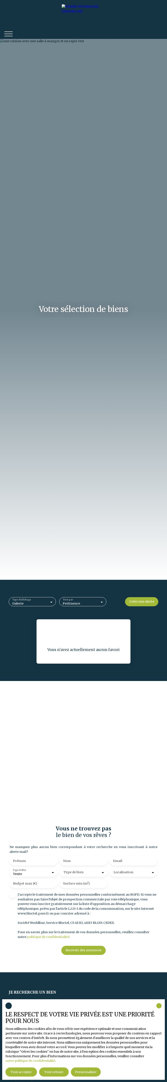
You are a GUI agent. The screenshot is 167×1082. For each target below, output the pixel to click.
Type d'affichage (21, 599)
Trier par (68, 599)
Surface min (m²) (76, 883)
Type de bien (73, 872)
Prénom (19, 861)
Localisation (123, 872)
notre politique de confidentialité (30, 1061)
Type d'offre (19, 870)
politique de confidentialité (48, 937)
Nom (67, 861)
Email (117, 861)
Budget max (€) (25, 883)
